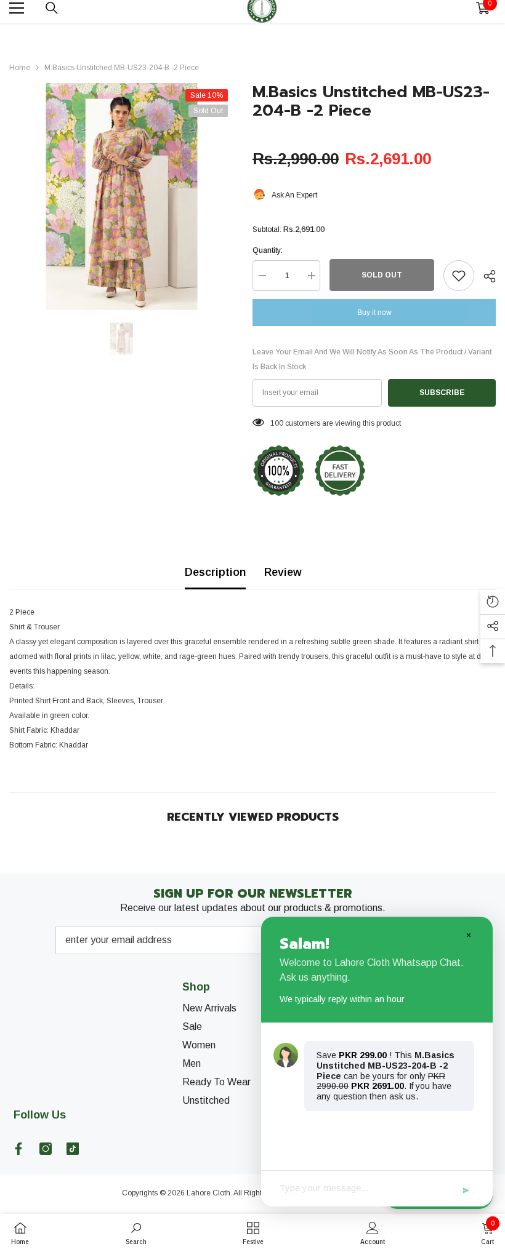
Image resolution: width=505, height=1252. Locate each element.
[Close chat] (468, 934)
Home (19, 67)
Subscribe (441, 392)
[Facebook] (18, 1149)
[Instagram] (46, 1149)
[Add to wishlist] (458, 275)
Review (283, 572)
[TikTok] (73, 1149)
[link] (136, 1233)
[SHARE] (485, 276)
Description (215, 572)
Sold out (382, 275)
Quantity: (267, 250)
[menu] (16, 8)
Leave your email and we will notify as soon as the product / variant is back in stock (371, 359)
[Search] (51, 8)
